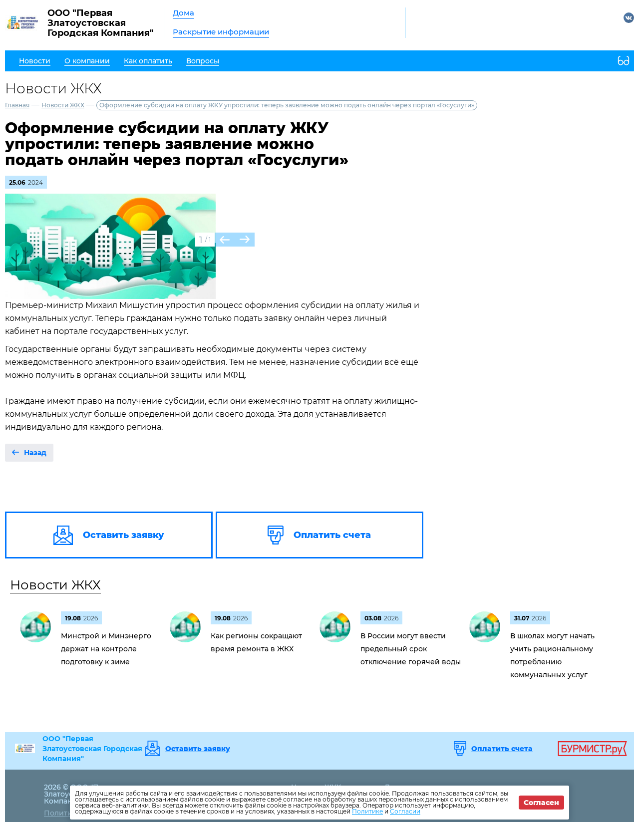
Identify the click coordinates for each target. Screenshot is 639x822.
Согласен (541, 802)
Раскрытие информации (221, 31)
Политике (367, 811)
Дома (183, 12)
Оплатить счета (502, 748)
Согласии (405, 811)
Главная (17, 105)
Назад (35, 452)
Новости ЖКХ (62, 105)
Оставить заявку (197, 748)
